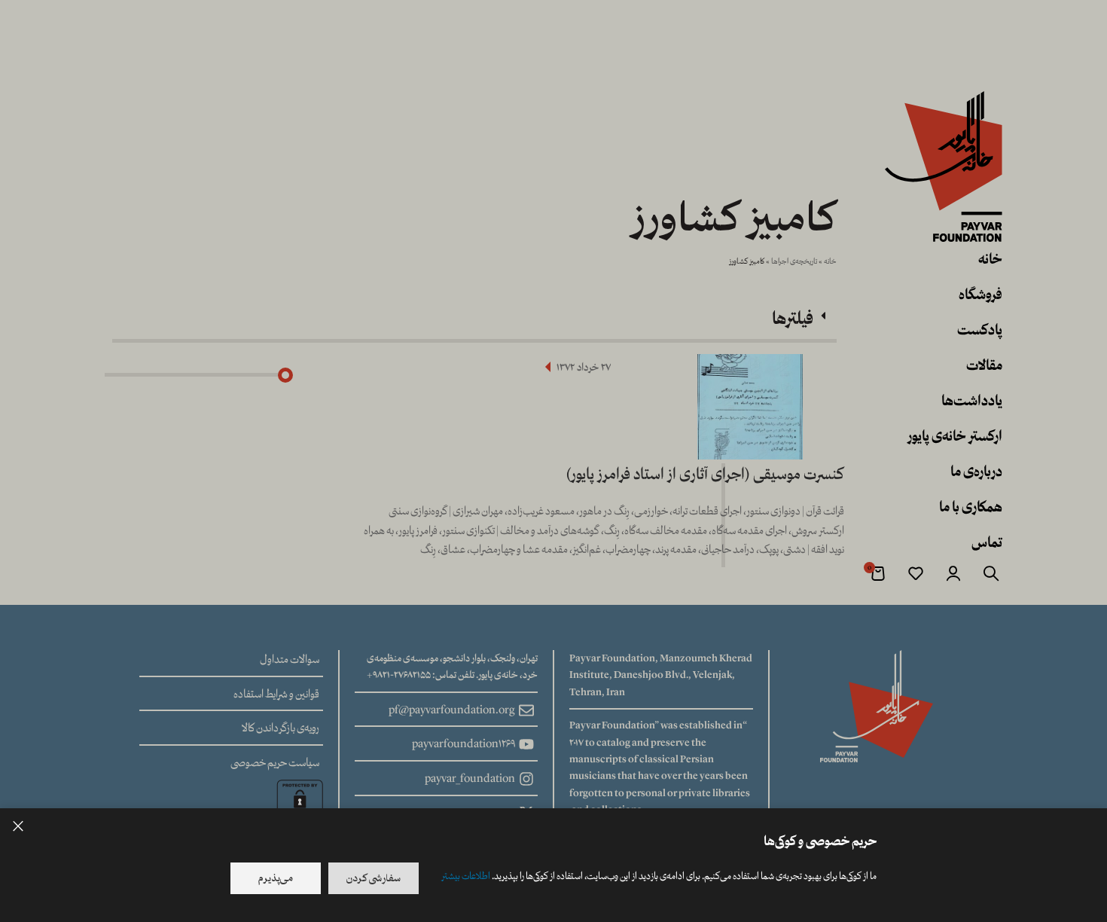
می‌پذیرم (275, 878)
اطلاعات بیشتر (465, 876)
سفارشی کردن (373, 878)
